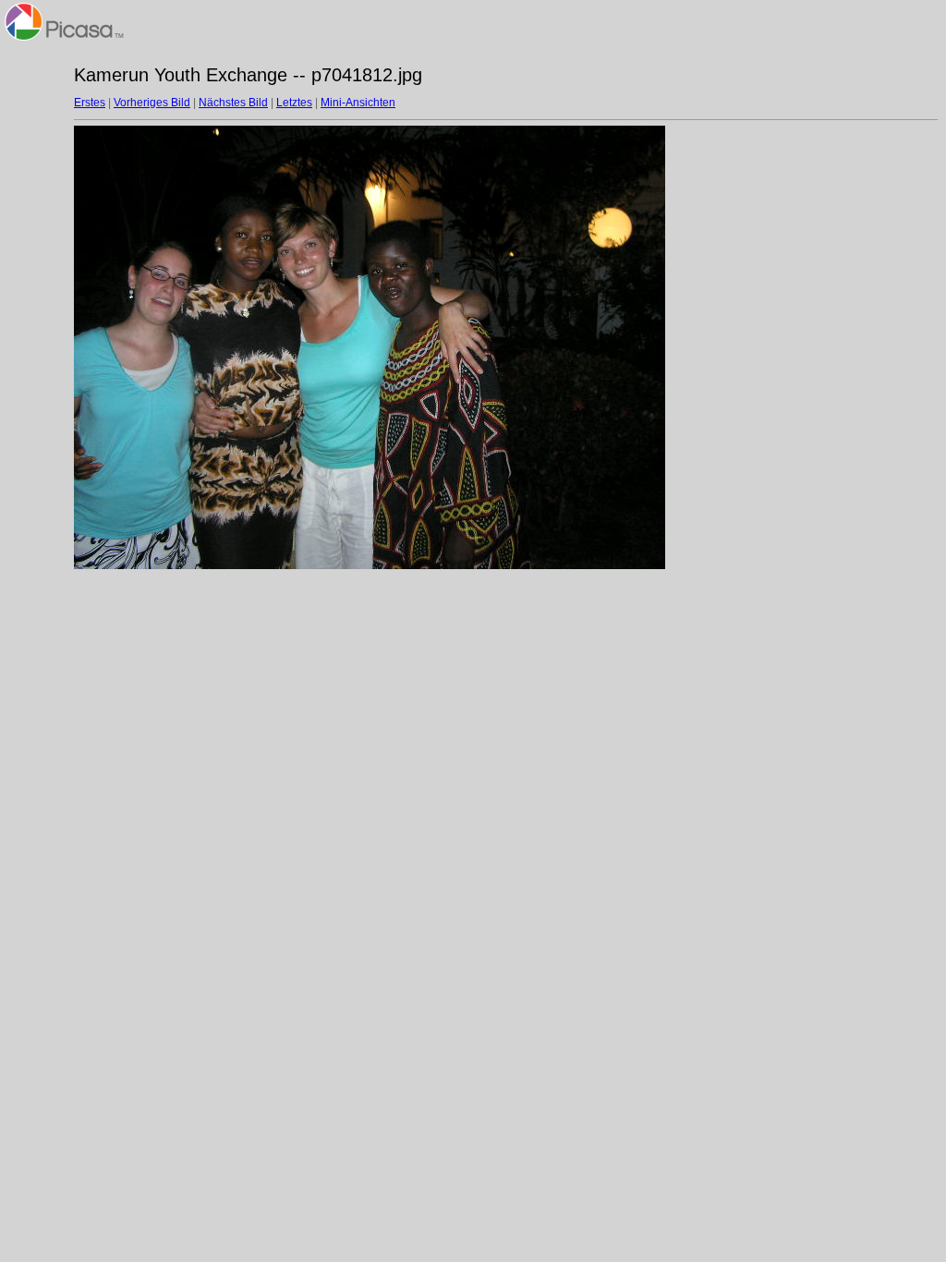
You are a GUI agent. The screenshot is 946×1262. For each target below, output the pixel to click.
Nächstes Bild (233, 102)
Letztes (294, 102)
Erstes (89, 102)
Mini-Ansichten (358, 102)
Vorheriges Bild (152, 102)
